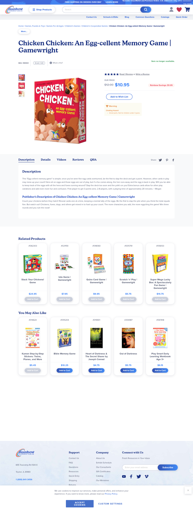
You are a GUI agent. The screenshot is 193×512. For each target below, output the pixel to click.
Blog (127, 17)
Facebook (173, 160)
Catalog (99, 475)
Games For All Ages (55, 26)
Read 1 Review (126, 74)
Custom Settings (110, 503)
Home (21, 26)
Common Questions (145, 17)
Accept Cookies (79, 504)
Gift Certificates (103, 471)
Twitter (160, 160)
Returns (72, 484)
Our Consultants (103, 467)
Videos (61, 159)
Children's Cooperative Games (95, 26)
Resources (73, 471)
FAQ (71, 462)
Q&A (93, 159)
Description (26, 159)
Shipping (73, 480)
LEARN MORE (112, 2)
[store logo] (14, 9)
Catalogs (165, 17)
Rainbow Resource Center (25, 453)
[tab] (24, 31)
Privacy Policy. (111, 493)
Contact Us (91, 17)
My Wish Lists (179, 9)
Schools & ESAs (110, 17)
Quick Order (181, 17)
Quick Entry (74, 475)
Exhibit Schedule (104, 462)
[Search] (145, 10)
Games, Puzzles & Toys (35, 26)
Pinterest (167, 160)
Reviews (78, 159)
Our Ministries (102, 480)
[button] (171, 9)
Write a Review (143, 74)
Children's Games (72, 26)
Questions (73, 467)
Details (46, 159)
